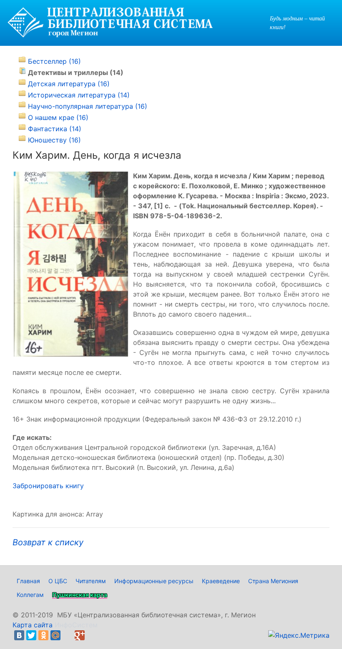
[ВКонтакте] (19, 635)
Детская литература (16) (69, 84)
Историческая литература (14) (79, 95)
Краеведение (221, 580)
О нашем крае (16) (58, 117)
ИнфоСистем (76, 625)
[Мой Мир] (55, 635)
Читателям (90, 580)
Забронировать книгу (48, 486)
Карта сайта (33, 625)
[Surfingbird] (92, 635)
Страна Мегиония (273, 580)
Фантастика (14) (54, 129)
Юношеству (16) (54, 140)
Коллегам (30, 594)
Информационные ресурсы (154, 580)
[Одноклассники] (43, 635)
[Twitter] (31, 635)
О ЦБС (57, 580)
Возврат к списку (48, 542)
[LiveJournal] (68, 635)
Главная (28, 580)
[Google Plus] (80, 635)
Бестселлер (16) (54, 61)
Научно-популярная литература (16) (87, 106)
